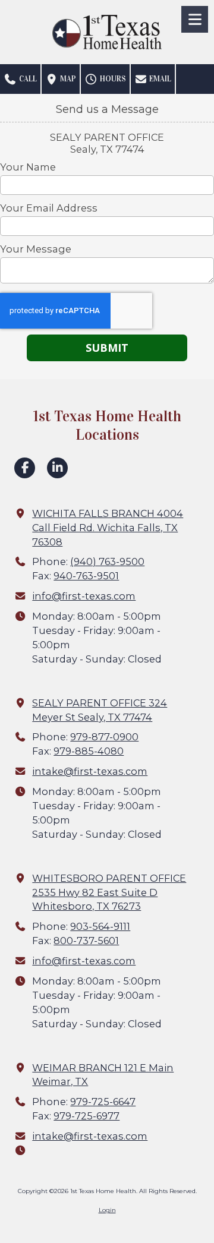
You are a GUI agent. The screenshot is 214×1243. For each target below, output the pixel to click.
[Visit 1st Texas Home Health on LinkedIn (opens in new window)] (57, 468)
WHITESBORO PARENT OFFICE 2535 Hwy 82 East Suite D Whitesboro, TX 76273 (109, 892)
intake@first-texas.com (89, 771)
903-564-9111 (100, 926)
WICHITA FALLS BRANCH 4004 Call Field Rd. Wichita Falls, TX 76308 (107, 527)
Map (67, 79)
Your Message (35, 249)
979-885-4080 (89, 751)
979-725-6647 (103, 1102)
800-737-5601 (86, 941)
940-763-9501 (86, 576)
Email (159, 79)
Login (107, 1210)
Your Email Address (48, 208)
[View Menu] (194, 19)
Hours (112, 79)
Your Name (28, 167)
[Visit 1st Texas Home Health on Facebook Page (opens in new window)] (24, 468)
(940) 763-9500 (107, 561)
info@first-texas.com (84, 596)
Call (27, 79)
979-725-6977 (86, 1116)
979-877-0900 (104, 737)
